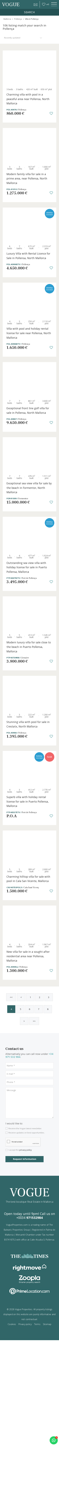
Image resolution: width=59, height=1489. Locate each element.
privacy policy (25, 1150)
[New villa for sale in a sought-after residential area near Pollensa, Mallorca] (29, 923)
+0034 (29, 1217)
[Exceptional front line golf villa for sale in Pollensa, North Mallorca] (29, 379)
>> (34, 1021)
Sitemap (47, 1324)
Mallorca (7, 19)
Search (29, 12)
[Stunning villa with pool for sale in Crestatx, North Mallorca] (29, 693)
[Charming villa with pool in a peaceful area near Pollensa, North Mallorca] (29, 68)
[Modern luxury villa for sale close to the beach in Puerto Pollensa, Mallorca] (29, 613)
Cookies (12, 1324)
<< (11, 997)
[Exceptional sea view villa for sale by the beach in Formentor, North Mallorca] (29, 454)
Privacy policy (25, 1324)
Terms (37, 1324)
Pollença (18, 19)
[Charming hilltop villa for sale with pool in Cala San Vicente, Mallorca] (29, 848)
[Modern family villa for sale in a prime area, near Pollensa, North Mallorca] (29, 145)
